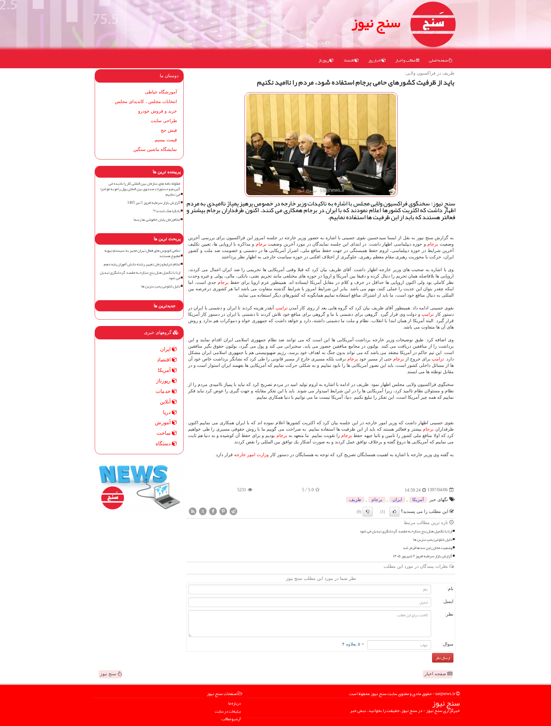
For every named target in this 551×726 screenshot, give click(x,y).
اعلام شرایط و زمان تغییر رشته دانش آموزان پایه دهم (142, 264)
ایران (397, 499)
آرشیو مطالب (231, 719)
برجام (432, 244)
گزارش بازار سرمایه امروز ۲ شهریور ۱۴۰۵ (422, 556)
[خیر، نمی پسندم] (368, 511)
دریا (167, 412)
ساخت (164, 433)
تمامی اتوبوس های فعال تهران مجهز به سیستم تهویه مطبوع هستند (142, 253)
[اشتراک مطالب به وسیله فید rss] (192, 510)
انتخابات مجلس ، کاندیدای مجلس (146, 101)
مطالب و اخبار (405, 60)
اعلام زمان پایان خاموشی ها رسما (157, 219)
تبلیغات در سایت (228, 711)
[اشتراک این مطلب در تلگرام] (233, 510)
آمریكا (418, 499)
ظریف (355, 499)
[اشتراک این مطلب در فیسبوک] (213, 510)
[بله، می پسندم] (394, 511)
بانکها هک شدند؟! (166, 211)
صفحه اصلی (438, 60)
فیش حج (169, 130)
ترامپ (282, 308)
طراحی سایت (164, 120)
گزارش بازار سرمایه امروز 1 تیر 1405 (153, 202)
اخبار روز (375, 60)
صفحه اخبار (435, 673)
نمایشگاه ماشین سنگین (155, 149)
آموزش (163, 422)
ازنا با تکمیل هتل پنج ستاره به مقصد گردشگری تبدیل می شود (406, 531)
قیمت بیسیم (166, 139)
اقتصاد (349, 60)
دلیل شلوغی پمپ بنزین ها (432, 539)
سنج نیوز (375, 22)
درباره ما (234, 703)
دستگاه (164, 443)
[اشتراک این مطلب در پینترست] (223, 510)
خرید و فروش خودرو (157, 111)
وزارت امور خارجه (251, 454)
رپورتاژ (324, 60)
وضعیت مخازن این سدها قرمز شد (427, 548)
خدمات (164, 391)
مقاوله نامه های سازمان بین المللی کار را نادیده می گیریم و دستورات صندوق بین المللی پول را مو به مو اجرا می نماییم (140, 189)
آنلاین (166, 401)
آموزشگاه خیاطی (161, 92)
